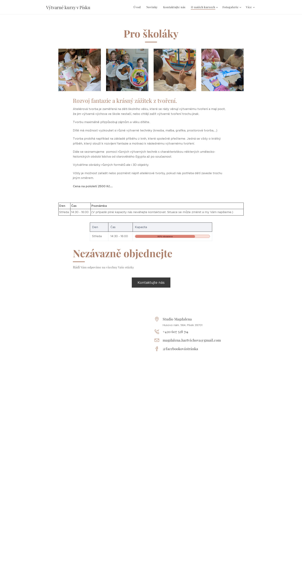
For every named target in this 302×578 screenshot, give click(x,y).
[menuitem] (138, 7)
